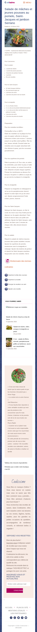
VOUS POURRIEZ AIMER (13, 301)
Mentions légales (16, 610)
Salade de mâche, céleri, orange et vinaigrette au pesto (21, 329)
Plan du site (22, 607)
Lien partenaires (19, 613)
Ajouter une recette (14, 289)
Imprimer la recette (14, 279)
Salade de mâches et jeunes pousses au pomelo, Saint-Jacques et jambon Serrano (18, 16)
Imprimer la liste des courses (17, 275)
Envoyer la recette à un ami (17, 284)
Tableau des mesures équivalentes (16, 463)
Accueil (9, 607)
